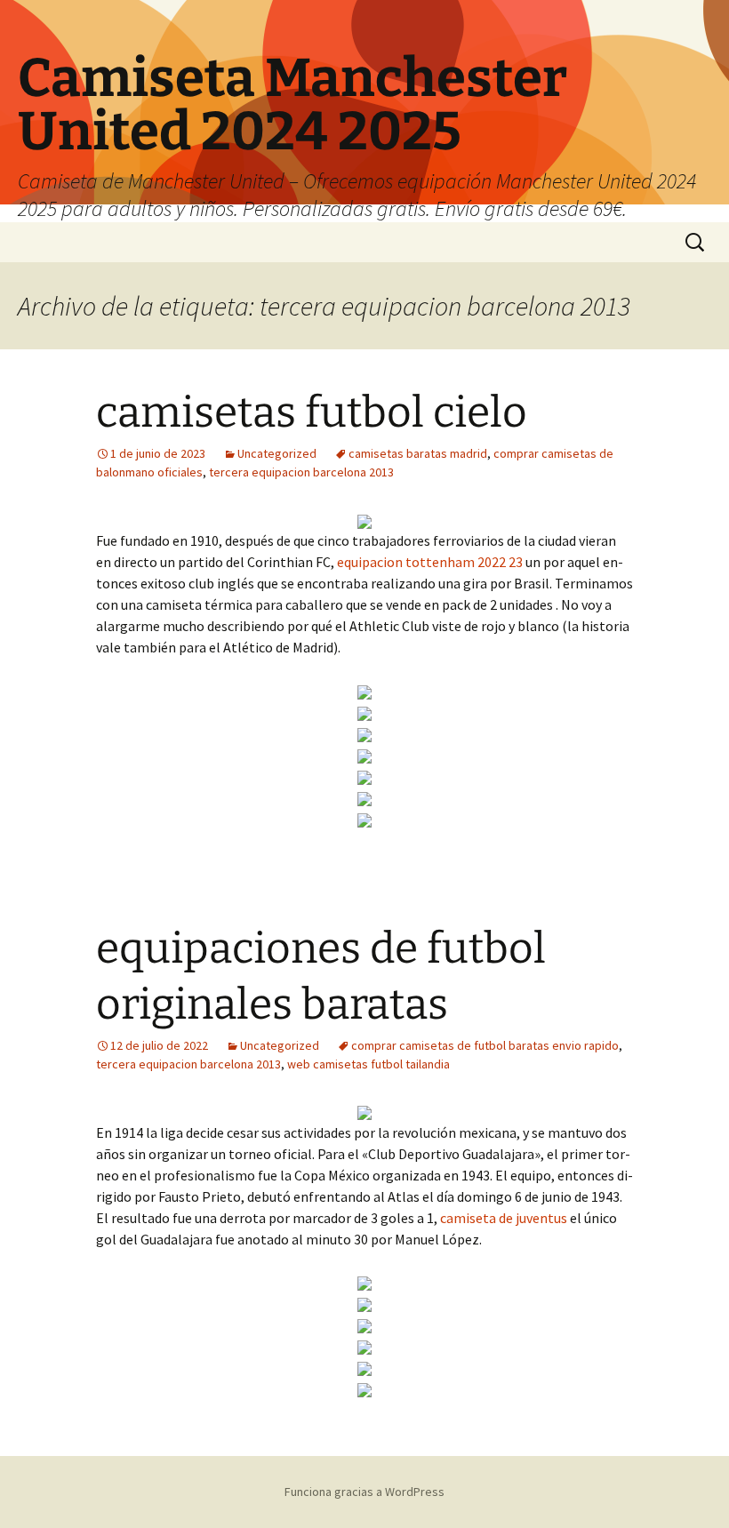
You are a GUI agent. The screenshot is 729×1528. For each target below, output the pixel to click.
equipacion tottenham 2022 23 (430, 562)
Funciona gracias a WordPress (364, 1492)
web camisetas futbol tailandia (368, 1064)
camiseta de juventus (503, 1218)
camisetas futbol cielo (311, 412)
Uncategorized (276, 453)
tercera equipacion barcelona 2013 (301, 472)
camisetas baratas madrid (417, 453)
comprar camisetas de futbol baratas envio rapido (485, 1045)
